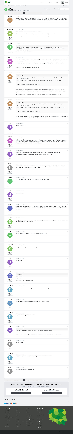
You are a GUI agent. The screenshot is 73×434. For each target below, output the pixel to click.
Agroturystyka (7, 408)
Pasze (27, 408)
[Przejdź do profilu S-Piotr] (10, 303)
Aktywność (56, 2)
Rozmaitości (39, 410)
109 (67, 8)
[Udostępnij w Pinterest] (15, 403)
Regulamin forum (51, 431)
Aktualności (7, 410)
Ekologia (6, 424)
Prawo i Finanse (29, 414)
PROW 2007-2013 (29, 421)
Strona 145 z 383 (45, 12)
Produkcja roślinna (26, 10)
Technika (38, 416)
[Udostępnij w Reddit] (12, 403)
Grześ (14, 10)
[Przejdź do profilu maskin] (10, 330)
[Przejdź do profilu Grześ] (5, 9)
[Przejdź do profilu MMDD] (10, 61)
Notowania (18, 426)
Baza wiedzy (7, 412)
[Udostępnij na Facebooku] (7, 403)
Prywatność (58, 431)
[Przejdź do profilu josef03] (10, 47)
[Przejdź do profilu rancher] (10, 221)
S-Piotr (10, 299)
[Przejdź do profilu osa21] (10, 208)
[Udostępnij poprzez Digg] (8, 403)
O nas (42, 431)
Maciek (10, 231)
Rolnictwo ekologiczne (41, 408)
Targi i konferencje (40, 414)
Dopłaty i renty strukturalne (8, 415)
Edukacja (6, 422)
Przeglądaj (49, 2)
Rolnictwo (28, 425)
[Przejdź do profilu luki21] (10, 167)
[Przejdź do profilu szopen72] (10, 248)
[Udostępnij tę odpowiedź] (67, 16)
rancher (10, 218)
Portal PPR (42, 2)
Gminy (17, 408)
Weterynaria (39, 423)
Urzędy (38, 421)
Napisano (20, 16)
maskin (10, 326)
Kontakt (66, 431)
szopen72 (10, 245)
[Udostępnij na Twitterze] (5, 403)
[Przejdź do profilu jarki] (10, 127)
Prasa (27, 412)
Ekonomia (7, 426)
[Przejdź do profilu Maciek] (10, 235)
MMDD (10, 57)
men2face (10, 29)
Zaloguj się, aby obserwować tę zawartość (52, 8)
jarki (10, 123)
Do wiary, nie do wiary (9, 418)
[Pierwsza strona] (5, 13)
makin (10, 16)
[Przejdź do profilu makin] (10, 20)
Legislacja (17, 416)
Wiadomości (39, 425)
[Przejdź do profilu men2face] (10, 33)
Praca (27, 410)
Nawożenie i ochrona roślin (20, 422)
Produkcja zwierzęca (30, 419)
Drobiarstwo (7, 420)
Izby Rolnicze (18, 412)
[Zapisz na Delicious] (10, 403)
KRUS (17, 414)
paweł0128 (10, 286)
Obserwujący (63, 8)
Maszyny (17, 419)
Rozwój (38, 412)
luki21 (10, 164)
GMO (17, 410)
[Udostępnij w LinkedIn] (14, 403)
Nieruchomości (18, 424)
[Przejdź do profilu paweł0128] (10, 289)
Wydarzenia (39, 427)
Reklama (62, 431)
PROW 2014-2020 (29, 423)
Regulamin (46, 431)
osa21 (10, 204)
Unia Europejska (40, 419)
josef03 (10, 43)
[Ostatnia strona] (41, 13)
